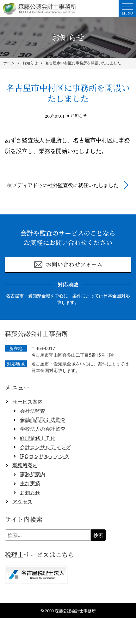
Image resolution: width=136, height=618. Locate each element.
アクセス (22, 501)
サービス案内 (27, 401)
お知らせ (30, 63)
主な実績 (30, 483)
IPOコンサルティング (44, 456)
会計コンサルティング (45, 447)
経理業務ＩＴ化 (37, 437)
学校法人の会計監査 (42, 428)
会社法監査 (32, 410)
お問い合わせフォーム (74, 264)
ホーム (9, 63)
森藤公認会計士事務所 (75, 611)
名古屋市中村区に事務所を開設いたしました (83, 63)
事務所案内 (25, 465)
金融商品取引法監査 (42, 419)
